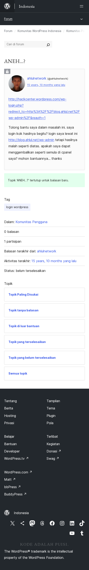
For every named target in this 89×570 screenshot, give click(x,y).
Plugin (51, 416)
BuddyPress (15, 494)
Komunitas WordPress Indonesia (39, 31)
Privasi (9, 423)
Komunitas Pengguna (31, 222)
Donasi (54, 451)
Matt (10, 479)
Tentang (10, 401)
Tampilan (53, 401)
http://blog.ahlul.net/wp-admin (31, 140)
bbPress (12, 487)
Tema (51, 408)
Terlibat (52, 436)
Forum (8, 19)
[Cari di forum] (48, 44)
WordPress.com (18, 472)
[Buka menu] (82, 6)
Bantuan (10, 444)
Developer (12, 451)
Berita (8, 408)
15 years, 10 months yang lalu (46, 84)
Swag (53, 458)
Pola (50, 423)
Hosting (10, 416)
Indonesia (21, 513)
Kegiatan (53, 444)
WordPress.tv (16, 458)
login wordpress (17, 207)
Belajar (9, 436)
